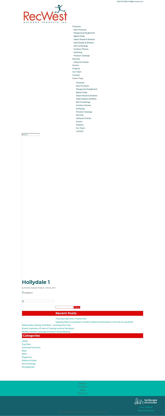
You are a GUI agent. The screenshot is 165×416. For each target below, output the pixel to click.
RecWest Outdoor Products (34, 288)
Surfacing (78, 52)
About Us (82, 393)
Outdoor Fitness (81, 49)
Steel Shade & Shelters (84, 43)
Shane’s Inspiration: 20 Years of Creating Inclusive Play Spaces (48, 328)
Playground (27, 357)
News (24, 350)
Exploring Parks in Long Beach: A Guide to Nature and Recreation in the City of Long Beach (94, 322)
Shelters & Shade (29, 360)
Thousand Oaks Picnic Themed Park (71, 318)
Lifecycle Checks (81, 62)
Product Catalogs (82, 56)
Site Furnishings (81, 46)
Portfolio (82, 386)
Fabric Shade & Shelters (84, 39)
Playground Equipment (84, 33)
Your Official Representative (146, 409)
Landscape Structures (31, 347)
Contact (76, 75)
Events (75, 65)
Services (76, 59)
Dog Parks (26, 344)
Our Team (76, 72)
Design (25, 341)
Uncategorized (28, 367)
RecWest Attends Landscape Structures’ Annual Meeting (46, 331)
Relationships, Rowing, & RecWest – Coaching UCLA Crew (46, 325)
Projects (76, 69)
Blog (82, 390)
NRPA (24, 354)
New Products (80, 30)
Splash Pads (79, 36)
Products (76, 26)
